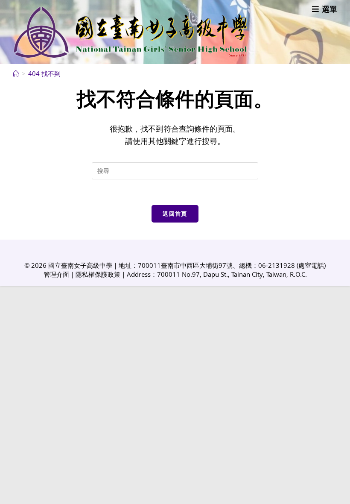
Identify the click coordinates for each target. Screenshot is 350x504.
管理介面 (56, 274)
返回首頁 (175, 213)
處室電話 (311, 265)
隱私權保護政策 (98, 274)
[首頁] (16, 73)
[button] (324, 9)
